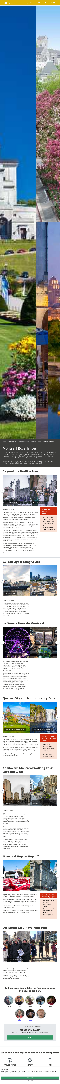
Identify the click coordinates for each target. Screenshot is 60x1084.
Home (4, 441)
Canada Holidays (12, 441)
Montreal (38, 441)
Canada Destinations (23, 441)
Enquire (30, 1037)
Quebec (33, 441)
